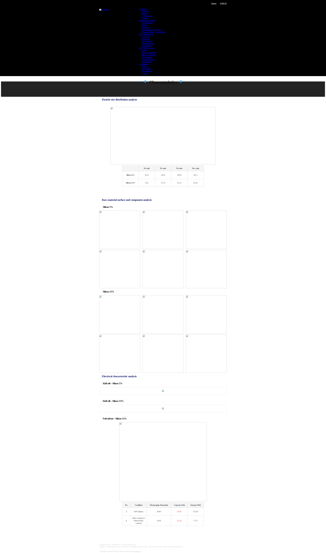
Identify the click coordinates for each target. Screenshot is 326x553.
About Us (145, 11)
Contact (144, 73)
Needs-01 (145, 37)
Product (144, 18)
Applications (146, 46)
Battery (144, 25)
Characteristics (147, 43)
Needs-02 (145, 39)
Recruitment (146, 71)
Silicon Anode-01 (148, 53)
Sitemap (213, 3)
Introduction (146, 41)
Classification (147, 23)
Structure (145, 27)
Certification (146, 16)
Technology (146, 69)
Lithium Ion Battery (147, 21)
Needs (144, 50)
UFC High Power (146, 34)
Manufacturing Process (151, 30)
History (144, 14)
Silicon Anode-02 (148, 55)
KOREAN (223, 3)
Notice (144, 66)
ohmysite (137, 551)
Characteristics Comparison (153, 32)
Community (144, 64)
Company (143, 9)
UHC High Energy (147, 48)
